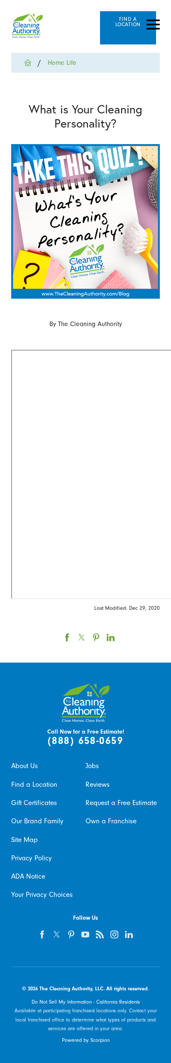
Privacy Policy (31, 858)
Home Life (62, 62)
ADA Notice (28, 876)
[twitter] (56, 934)
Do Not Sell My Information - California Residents (86, 1002)
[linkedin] (128, 934)
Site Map (24, 840)
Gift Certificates (34, 803)
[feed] (99, 934)
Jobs (92, 766)
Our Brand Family (37, 821)
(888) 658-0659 (85, 741)
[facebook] (42, 934)
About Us (24, 766)
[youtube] (85, 934)
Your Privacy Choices (42, 895)
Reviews (98, 784)
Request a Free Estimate (121, 803)
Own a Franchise (111, 821)
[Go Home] (31, 62)
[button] (153, 25)
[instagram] (114, 934)
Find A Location (128, 21)
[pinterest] (71, 934)
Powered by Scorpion (86, 1040)
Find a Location (34, 784)
